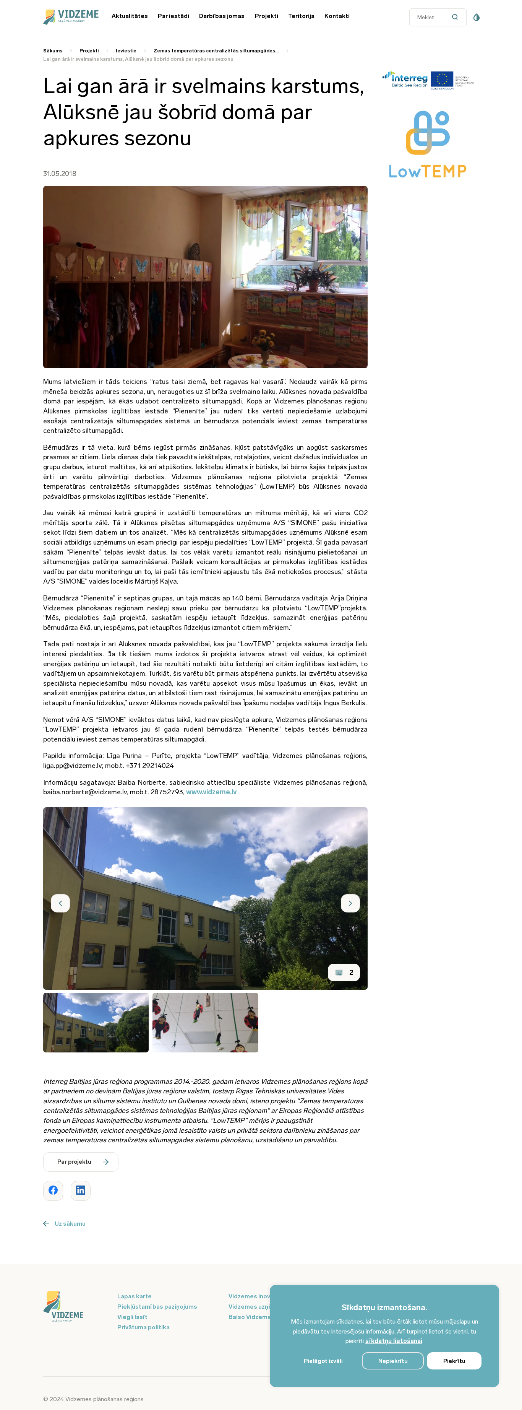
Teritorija (301, 16)
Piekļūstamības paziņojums (157, 1306)
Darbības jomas (222, 16)
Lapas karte (134, 1296)
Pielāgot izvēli (323, 1361)
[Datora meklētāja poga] (457, 17)
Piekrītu (454, 1361)
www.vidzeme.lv (211, 792)
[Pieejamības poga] (476, 17)
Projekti (266, 16)
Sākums (52, 51)
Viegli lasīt (132, 1317)
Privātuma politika (143, 1327)
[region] (384, 1336)
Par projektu (74, 1161)
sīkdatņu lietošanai (393, 1341)
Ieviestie (126, 51)
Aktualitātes (130, 16)
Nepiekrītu (393, 1361)
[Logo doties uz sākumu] (75, 1307)
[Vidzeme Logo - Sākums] (69, 17)
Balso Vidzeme (250, 1317)
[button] (60, 903)
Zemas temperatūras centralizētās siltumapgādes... (216, 51)
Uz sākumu (70, 1223)
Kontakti (337, 16)
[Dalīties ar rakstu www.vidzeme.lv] (53, 1191)
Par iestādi (173, 16)
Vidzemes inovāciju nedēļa (267, 1296)
